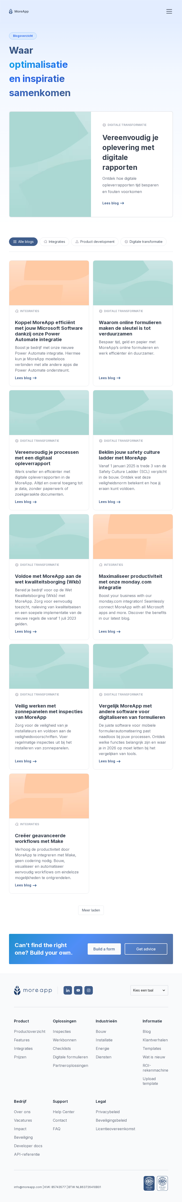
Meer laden (91, 910)
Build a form (104, 949)
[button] (168, 11)
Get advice (146, 949)
